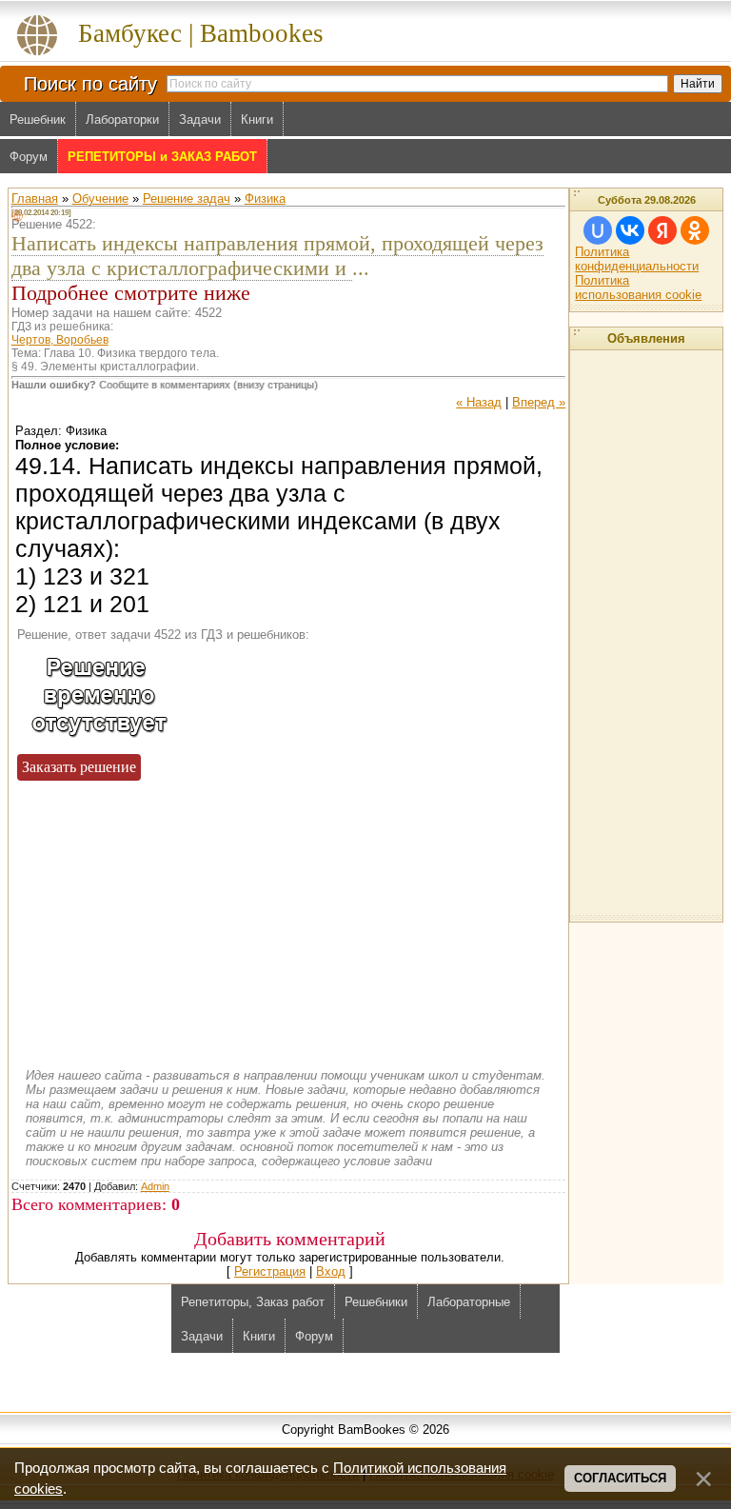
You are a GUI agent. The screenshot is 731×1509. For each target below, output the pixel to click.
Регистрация (270, 1271)
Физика (265, 198)
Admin (155, 1186)
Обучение (100, 198)
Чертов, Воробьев (60, 340)
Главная (34, 198)
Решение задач (186, 198)
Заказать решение (79, 767)
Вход (331, 1271)
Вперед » (538, 402)
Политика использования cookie (638, 287)
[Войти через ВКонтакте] (630, 230)
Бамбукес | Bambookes (201, 33)
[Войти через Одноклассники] (695, 230)
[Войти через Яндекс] (662, 230)
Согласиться (620, 1478)
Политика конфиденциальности (637, 259)
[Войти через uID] (597, 230)
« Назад (479, 402)
